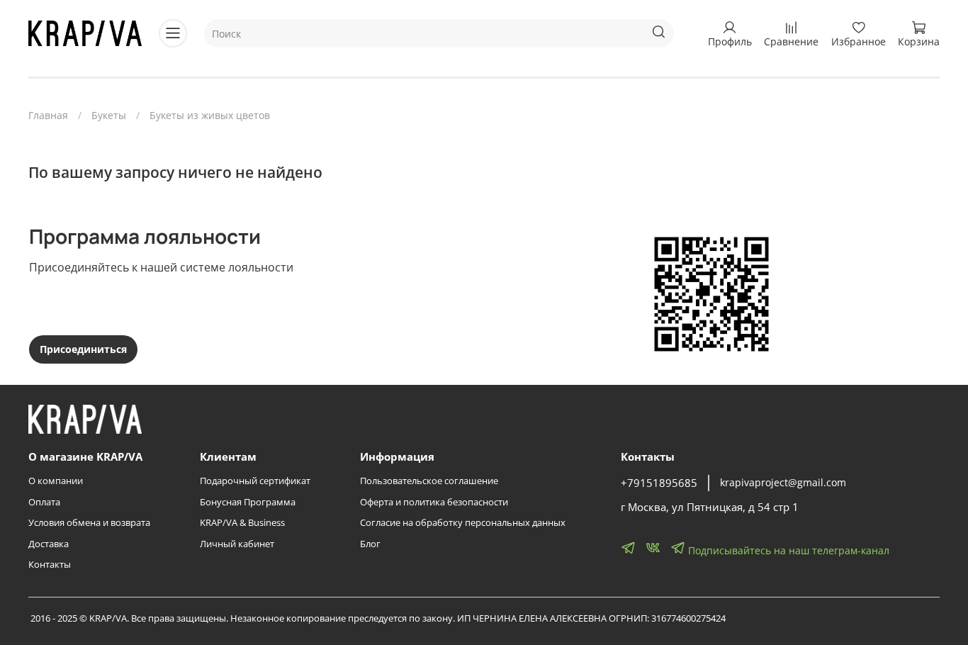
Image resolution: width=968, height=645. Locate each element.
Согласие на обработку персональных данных (462, 523)
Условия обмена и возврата (89, 523)
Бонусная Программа (248, 502)
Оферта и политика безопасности (434, 502)
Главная (48, 115)
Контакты (49, 565)
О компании (55, 481)
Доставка (48, 544)
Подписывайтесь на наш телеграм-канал (787, 550)
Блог (370, 544)
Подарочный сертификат (255, 481)
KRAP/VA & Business (242, 523)
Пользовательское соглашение (429, 481)
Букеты (108, 115)
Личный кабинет (237, 544)
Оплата (44, 502)
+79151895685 (659, 483)
